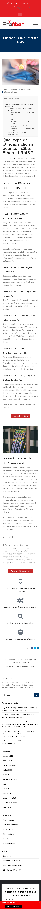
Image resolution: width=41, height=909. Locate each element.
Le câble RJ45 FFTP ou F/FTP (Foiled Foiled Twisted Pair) (21, 122)
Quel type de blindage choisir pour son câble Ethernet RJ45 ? (19, 105)
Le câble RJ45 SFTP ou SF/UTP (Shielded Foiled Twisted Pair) (22, 126)
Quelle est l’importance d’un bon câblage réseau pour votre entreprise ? (20, 709)
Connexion (7, 856)
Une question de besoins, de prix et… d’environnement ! (18, 133)
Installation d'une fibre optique (14, 682)
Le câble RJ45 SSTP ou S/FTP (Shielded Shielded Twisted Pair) (22, 129)
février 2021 (8, 793)
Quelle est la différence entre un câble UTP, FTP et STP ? (21, 109)
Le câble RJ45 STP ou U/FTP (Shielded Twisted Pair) (22, 118)
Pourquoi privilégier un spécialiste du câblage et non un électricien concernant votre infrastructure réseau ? (19, 733)
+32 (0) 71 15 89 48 (23, 8)
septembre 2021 (10, 779)
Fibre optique (8, 834)
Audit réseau (8, 820)
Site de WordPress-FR (12, 870)
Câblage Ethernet (10, 92)
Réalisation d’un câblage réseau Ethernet (20, 607)
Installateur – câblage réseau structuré (20, 666)
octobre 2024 (8, 756)
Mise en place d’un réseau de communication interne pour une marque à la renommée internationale (20, 724)
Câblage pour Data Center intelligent (20, 639)
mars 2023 (7, 761)
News (5, 838)
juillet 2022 (7, 770)
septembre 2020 (10, 802)
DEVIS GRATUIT (13, 906)
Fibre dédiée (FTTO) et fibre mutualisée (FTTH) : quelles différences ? (19, 716)
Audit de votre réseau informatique (20, 623)
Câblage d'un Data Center (23, 687)
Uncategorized (9, 843)
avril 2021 (7, 788)
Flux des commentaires (12, 865)
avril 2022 (7, 775)
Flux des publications (12, 861)
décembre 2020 (9, 798)
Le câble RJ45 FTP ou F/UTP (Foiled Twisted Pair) (23, 116)
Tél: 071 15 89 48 (8, 903)
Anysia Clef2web (10, 89)
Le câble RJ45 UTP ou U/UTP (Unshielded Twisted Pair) (23, 113)
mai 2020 (7, 807)
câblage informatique (22, 158)
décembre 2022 (9, 765)
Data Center (8, 829)
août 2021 (7, 784)
